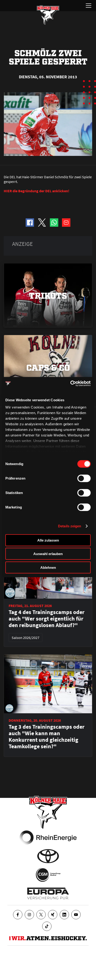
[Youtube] (76, 914)
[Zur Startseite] (48, 15)
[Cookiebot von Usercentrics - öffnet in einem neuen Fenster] (70, 384)
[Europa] (48, 893)
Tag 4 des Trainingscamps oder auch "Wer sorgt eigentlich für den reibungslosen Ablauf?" (47, 618)
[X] (41, 914)
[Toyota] (48, 856)
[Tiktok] (46, 926)
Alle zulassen (48, 540)
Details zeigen (69, 526)
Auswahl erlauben (48, 554)
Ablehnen (48, 567)
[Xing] (52, 914)
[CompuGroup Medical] (48, 875)
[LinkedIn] (64, 914)
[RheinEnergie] (48, 837)
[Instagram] (29, 914)
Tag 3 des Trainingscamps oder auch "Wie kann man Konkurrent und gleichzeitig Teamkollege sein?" (47, 737)
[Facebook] (17, 914)
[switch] (84, 478)
